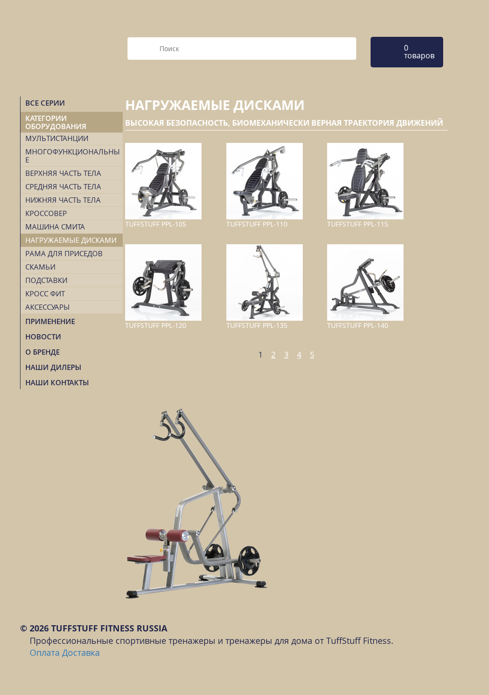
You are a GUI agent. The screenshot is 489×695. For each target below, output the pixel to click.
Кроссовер (46, 213)
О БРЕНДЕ (42, 352)
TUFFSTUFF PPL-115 (357, 223)
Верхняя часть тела (63, 173)
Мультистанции (56, 138)
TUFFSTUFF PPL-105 (155, 223)
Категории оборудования (55, 122)
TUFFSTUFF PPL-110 (256, 223)
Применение (50, 321)
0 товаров (419, 52)
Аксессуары (47, 307)
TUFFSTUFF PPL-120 (155, 325)
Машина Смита (55, 226)
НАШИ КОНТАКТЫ (57, 382)
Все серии (45, 103)
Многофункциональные (72, 155)
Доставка (81, 652)
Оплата (45, 652)
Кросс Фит (45, 293)
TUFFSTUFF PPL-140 (357, 325)
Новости (43, 336)
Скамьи (40, 266)
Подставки (46, 280)
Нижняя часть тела (63, 200)
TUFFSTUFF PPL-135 (256, 325)
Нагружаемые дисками (71, 240)
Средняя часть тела (63, 186)
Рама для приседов (64, 253)
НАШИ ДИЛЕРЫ (53, 367)
